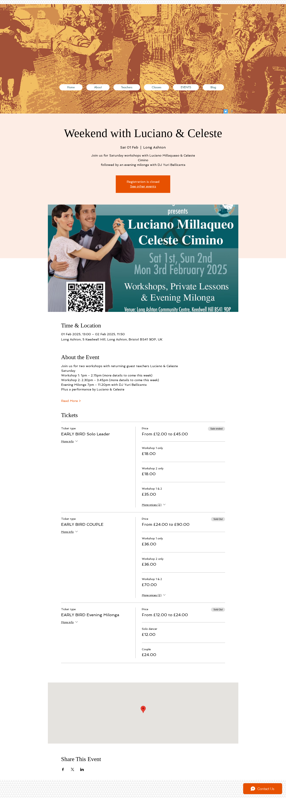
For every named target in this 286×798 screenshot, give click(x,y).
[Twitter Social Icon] (226, 111)
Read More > (71, 401)
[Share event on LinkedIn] (82, 769)
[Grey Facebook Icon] (232, 111)
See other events (143, 186)
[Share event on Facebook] (63, 769)
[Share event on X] (72, 769)
